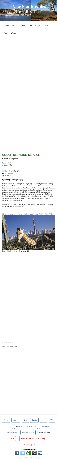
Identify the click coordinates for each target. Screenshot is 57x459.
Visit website (8, 173)
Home (6, 26)
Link (44, 420)
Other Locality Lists (28, 445)
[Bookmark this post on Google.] (28, 452)
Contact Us (31, 426)
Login (37, 26)
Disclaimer (45, 426)
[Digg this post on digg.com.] (40, 452)
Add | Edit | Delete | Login (9, 346)
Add (30, 26)
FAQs (12, 438)
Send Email (8, 175)
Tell (52, 420)
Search (22, 26)
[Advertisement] (28, 64)
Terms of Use (12, 432)
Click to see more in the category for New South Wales (27, 214)
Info (5, 33)
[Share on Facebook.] (17, 452)
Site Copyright (44, 432)
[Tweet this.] (23, 452)
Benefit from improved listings (33, 438)
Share (46, 26)
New (14, 26)
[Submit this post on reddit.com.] (34, 452)
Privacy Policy (28, 432)
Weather (14, 33)
